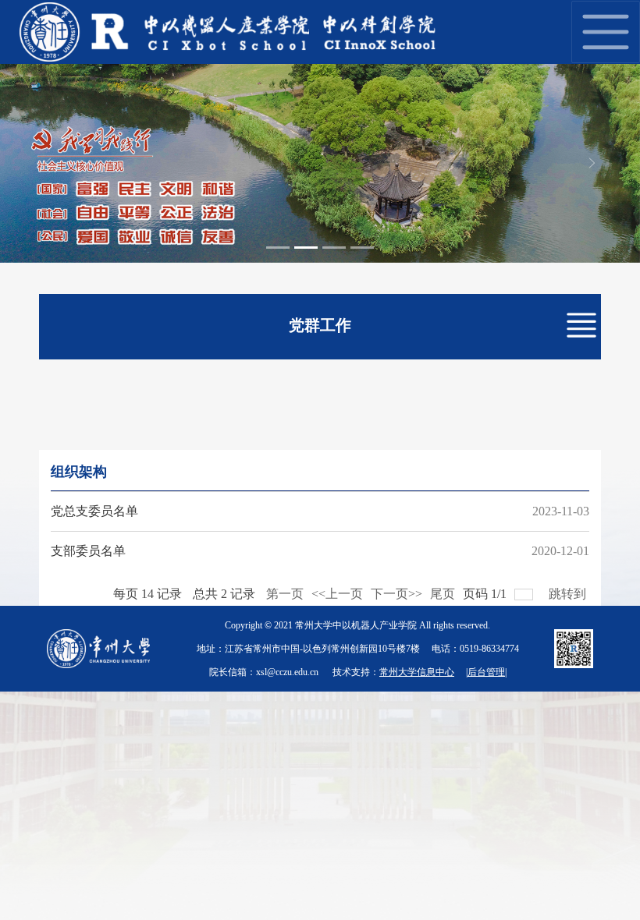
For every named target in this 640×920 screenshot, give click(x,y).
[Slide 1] (278, 248)
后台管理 (486, 672)
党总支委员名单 (94, 511)
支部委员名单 (88, 550)
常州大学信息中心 (416, 672)
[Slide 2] (306, 248)
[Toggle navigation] (605, 32)
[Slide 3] (334, 248)
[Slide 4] (362, 248)
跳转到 (569, 590)
